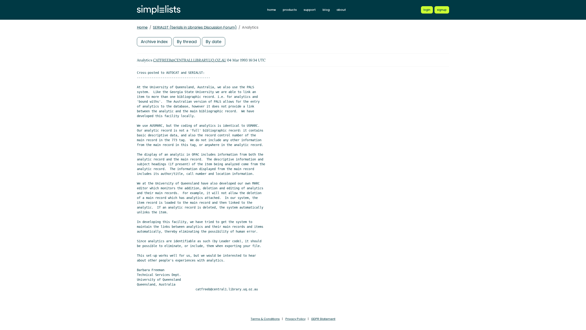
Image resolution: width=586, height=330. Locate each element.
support (310, 10)
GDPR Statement (323, 319)
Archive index (154, 41)
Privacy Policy (295, 319)
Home (142, 27)
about (341, 10)
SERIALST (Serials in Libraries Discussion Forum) (195, 27)
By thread (187, 41)
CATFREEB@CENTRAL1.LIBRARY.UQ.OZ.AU (189, 60)
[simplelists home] (158, 10)
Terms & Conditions (265, 319)
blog (326, 10)
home (271, 10)
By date (213, 41)
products (290, 10)
